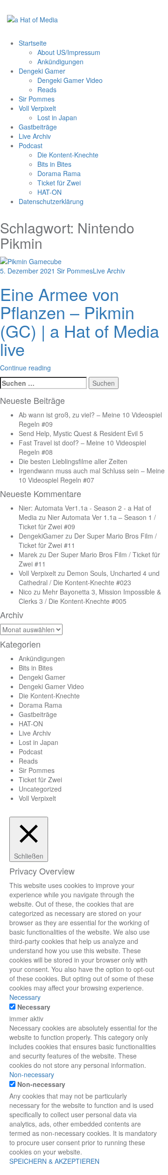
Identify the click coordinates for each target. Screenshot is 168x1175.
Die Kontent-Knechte (67, 154)
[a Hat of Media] (32, 18)
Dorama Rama (59, 173)
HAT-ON (49, 192)
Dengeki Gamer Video (70, 80)
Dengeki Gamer (42, 70)
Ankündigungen (60, 61)
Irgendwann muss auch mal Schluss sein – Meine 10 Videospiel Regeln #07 (92, 475)
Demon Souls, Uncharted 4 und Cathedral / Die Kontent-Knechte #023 (89, 577)
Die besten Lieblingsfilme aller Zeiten (73, 461)
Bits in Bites (54, 164)
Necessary (33, 1006)
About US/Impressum (68, 52)
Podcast (30, 145)
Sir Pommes (37, 98)
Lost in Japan (57, 117)
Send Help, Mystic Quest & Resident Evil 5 (81, 433)
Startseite (33, 43)
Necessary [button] (25, 997)
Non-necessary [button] (31, 1074)
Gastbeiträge (38, 126)
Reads (46, 89)
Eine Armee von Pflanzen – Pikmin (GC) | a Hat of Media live (79, 321)
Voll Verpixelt (37, 108)
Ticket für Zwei (59, 182)
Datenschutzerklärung (51, 201)
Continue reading (25, 367)
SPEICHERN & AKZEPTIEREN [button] (54, 1161)
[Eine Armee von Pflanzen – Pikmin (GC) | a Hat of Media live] (31, 260)
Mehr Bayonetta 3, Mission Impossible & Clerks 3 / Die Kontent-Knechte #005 (90, 596)
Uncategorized (40, 788)
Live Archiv (35, 136)
